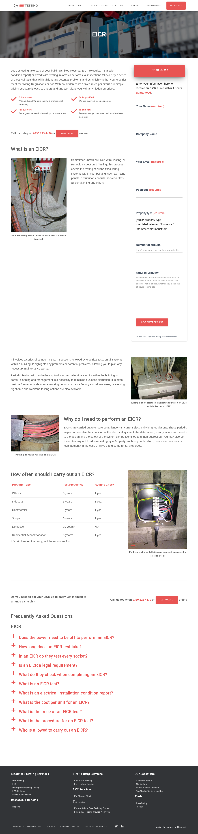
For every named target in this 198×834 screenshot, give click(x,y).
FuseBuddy (141, 803)
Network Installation (22, 794)
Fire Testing (118, 6)
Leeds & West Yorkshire (147, 787)
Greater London (144, 780)
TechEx (139, 806)
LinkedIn (122, 826)
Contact (50, 827)
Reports (16, 806)
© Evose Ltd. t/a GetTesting (27, 827)
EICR (14, 784)
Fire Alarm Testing (83, 780)
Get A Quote (176, 5)
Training (135, 6)
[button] (99, 637)
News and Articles (70, 827)
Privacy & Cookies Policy (98, 827)
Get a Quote (67, 133)
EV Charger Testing (98, 6)
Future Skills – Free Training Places (91, 808)
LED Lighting (18, 791)
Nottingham (141, 784)
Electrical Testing (73, 6)
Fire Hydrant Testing (84, 784)
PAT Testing (18, 780)
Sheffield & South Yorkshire (149, 791)
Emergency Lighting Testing (25, 787)
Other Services (153, 6)
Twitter (116, 826)
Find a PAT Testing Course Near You (92, 812)
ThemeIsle (182, 827)
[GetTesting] (26, 5)
